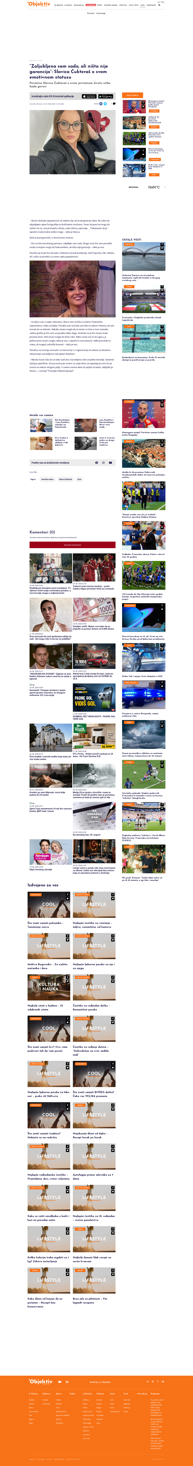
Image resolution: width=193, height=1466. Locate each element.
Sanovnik (86, 1438)
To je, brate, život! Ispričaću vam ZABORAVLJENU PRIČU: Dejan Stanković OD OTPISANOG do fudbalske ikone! (157, 1407)
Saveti (112, 1404)
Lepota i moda (82, 895)
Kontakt (49, 1459)
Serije (98, 1423)
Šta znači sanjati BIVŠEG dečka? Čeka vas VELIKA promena (93, 1094)
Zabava (46, 1394)
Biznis (31, 1408)
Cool (142, 5)
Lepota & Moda (88, 1415)
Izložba (99, 1404)
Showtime (59, 1423)
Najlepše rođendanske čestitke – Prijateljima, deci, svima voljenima (48, 1177)
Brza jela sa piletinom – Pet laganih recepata (90, 1301)
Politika (31, 1400)
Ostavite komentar (72, 545)
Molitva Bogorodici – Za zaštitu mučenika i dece (47, 966)
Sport (99, 5)
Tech (126, 1394)
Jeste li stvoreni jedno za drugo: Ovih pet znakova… (107, 441)
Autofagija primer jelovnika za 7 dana (93, 1177)
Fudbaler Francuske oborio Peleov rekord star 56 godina (143, 555)
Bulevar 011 (79, 5)
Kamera (99, 1400)
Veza (79, 479)
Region (154, 127)
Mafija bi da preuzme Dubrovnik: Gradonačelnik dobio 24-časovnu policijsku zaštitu (143, 474)
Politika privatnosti (72, 1459)
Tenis (57, 1408)
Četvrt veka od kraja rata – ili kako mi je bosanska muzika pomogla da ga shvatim (157, 1443)
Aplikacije (127, 1404)
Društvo (129, 244)
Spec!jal (58, 1419)
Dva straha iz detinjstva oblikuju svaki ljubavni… (61, 441)
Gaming (126, 1408)
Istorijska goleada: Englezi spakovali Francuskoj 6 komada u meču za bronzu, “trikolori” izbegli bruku (142, 795)
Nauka (126, 1411)
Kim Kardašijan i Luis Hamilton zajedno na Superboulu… (62, 423)
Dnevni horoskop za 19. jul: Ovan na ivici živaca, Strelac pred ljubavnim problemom (143, 637)
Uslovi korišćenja (59, 1459)
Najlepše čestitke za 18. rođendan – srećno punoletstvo (94, 1218)
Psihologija (87, 1423)
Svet (154, 175)
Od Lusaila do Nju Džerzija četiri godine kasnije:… (156, 135)
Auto (112, 1394)
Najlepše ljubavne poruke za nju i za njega (94, 966)
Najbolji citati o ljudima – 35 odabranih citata (45, 1008)
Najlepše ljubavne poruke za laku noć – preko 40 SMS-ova (48, 1094)
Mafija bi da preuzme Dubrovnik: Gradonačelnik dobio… (154, 120)
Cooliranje (100, 13)
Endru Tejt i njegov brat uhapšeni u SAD (156, 167)
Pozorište (99, 1415)
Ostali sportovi (61, 1411)
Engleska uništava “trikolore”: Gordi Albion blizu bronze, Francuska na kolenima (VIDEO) (143, 838)
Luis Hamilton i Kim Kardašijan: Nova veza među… (106, 423)
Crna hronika (131, 683)
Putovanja (86, 1419)
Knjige (98, 1408)
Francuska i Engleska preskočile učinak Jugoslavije (141, 319)
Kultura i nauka (110, 5)
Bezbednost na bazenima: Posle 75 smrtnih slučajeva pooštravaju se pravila (143, 358)
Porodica (86, 1435)
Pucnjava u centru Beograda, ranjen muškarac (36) (140, 715)
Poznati (90, 13)
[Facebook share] (101, 103)
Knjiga (35, 977)
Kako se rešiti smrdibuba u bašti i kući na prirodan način (48, 1218)
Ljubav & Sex (87, 1411)
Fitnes (85, 1408)
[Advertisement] (96, 37)
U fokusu (68, 5)
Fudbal (154, 143)
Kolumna (155, 1394)
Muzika (98, 1411)
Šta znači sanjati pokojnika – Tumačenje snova (46, 925)
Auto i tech (133, 5)
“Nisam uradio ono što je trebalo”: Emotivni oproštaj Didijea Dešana (139, 516)
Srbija (129, 722)
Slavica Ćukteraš (65, 479)
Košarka (154, 111)
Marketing (41, 1459)
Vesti (111, 1400)
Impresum (32, 1459)
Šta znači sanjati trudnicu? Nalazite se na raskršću (44, 1135)
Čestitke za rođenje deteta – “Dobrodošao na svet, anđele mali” (91, 1051)
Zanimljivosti (114, 1411)
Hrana (80, 1105)
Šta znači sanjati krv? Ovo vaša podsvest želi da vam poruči (47, 1049)
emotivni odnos (47, 479)
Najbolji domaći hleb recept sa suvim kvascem (92, 1259)
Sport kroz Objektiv (62, 1415)
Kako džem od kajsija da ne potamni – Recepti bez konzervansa (45, 1303)
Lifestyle (123, 5)
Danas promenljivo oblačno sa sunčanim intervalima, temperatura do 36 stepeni (142, 754)
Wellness (86, 1400)
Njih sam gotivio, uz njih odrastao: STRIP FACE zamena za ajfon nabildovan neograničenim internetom (157, 1427)
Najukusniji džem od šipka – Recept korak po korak (90, 1135)
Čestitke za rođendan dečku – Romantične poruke (91, 1008)
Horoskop (151, 5)
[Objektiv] (39, 4)
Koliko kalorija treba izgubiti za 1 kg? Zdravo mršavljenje (48, 1259)
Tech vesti (127, 1400)
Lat (159, 2)
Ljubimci (86, 1431)
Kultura (100, 1394)
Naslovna (33, 60)
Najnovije (58, 5)
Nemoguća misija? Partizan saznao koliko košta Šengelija (156, 104)
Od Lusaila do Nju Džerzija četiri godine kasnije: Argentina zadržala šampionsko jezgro (142, 596)
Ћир (162, 2)
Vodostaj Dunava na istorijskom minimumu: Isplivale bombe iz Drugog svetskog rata (141, 277)
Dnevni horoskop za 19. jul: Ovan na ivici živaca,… (156, 151)
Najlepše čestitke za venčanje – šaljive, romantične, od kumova (92, 925)
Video (72, 1394)
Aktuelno (99, 1419)
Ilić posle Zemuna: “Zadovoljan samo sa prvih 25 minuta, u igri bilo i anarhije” (142, 879)
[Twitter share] (105, 103)
